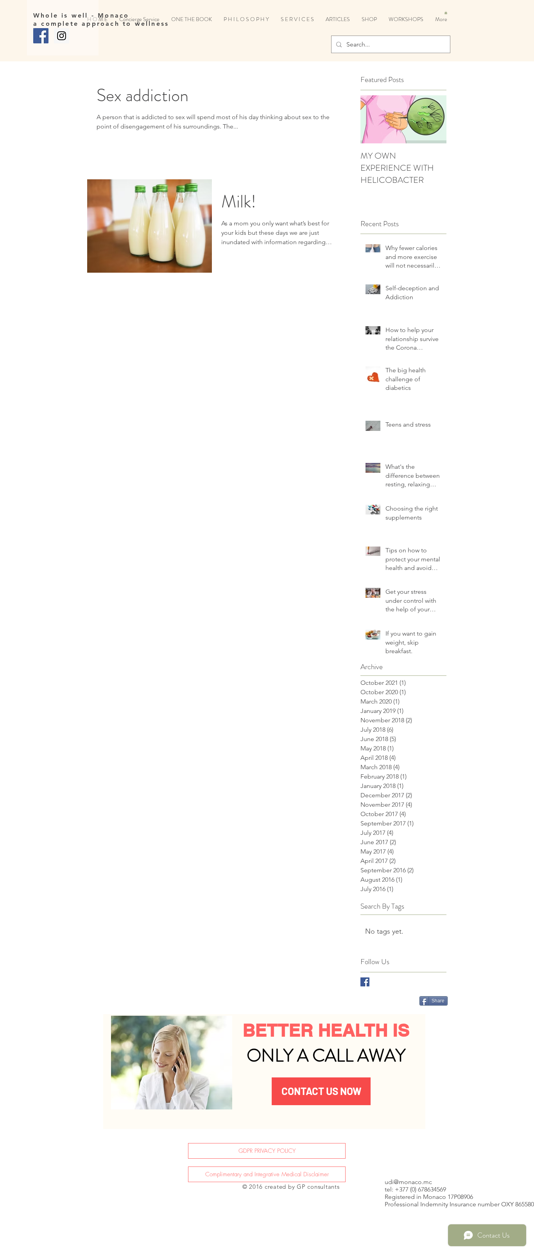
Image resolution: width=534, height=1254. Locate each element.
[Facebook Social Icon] (40, 35)
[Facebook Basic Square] (364, 981)
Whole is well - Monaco (81, 15)
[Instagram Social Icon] (61, 35)
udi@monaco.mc (408, 1182)
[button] (445, 12)
